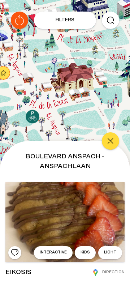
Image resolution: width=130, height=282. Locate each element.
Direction (113, 272)
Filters (65, 20)
